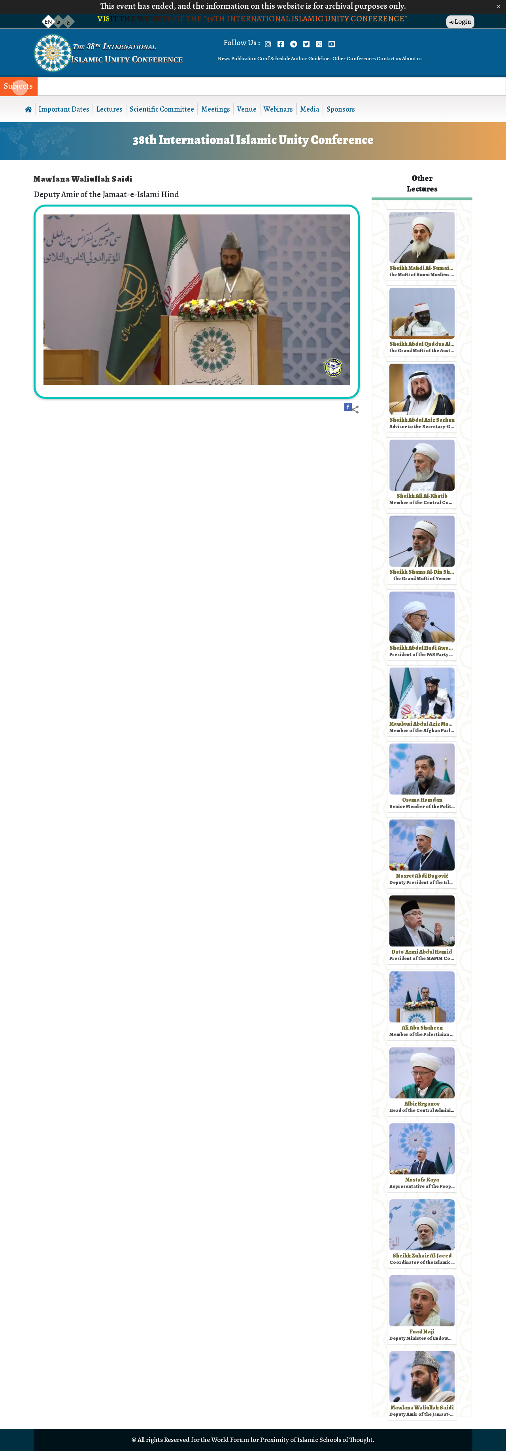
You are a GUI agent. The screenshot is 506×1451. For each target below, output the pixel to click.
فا (58, 21)
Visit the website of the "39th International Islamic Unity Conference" (253, 18)
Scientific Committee (162, 109)
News (224, 58)
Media (309, 109)
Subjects (18, 86)
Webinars (278, 109)
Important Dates (64, 109)
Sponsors (341, 109)
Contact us (389, 58)
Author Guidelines (311, 58)
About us (412, 58)
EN (48, 21)
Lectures (109, 109)
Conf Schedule (273, 58)
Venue (247, 109)
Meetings (215, 109)
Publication (244, 58)
